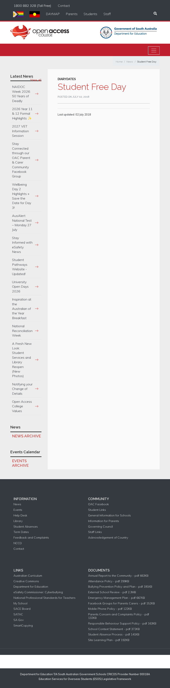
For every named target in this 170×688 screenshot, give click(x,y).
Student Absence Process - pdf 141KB (113, 634)
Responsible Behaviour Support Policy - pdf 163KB (122, 623)
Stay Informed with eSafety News (22, 245)
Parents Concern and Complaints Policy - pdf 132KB (118, 616)
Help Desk (20, 515)
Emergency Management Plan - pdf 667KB (116, 598)
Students (90, 14)
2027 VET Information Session (20, 131)
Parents (72, 14)
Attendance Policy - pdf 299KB (108, 581)
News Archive (26, 436)
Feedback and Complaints (31, 537)
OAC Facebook (98, 504)
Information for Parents (103, 521)
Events (17, 510)
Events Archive (20, 463)
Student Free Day (146, 61)
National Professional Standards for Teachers (44, 598)
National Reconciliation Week (22, 330)
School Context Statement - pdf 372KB (114, 629)
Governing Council (100, 526)
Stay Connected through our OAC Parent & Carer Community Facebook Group (21, 160)
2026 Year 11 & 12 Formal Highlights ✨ (22, 113)
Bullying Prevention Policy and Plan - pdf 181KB (120, 586)
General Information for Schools (109, 515)
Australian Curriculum (27, 575)
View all (35, 80)
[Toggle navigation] (154, 50)
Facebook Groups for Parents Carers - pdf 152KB (121, 603)
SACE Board (21, 609)
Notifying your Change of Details (22, 389)
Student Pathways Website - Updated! (19, 267)
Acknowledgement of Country (108, 537)
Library (18, 521)
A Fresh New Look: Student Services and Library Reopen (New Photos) (22, 360)
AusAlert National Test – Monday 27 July (22, 223)
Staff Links (95, 532)
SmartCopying (23, 625)
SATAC (18, 614)
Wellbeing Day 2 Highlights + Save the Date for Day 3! (21, 196)
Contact (64, 6)
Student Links (97, 510)
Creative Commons (26, 581)
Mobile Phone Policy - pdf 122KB (110, 609)
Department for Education (30, 586)
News (129, 61)
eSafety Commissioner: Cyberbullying (38, 592)
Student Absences (25, 526)
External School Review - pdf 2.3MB (112, 592)
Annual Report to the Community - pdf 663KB (118, 575)
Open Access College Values (22, 406)
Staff (107, 14)
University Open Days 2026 (20, 286)
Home (119, 61)
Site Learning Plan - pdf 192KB (108, 640)
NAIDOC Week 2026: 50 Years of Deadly (21, 94)
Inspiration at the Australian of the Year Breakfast (21, 308)
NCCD (17, 543)
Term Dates (21, 532)
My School (20, 603)
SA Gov (18, 620)
